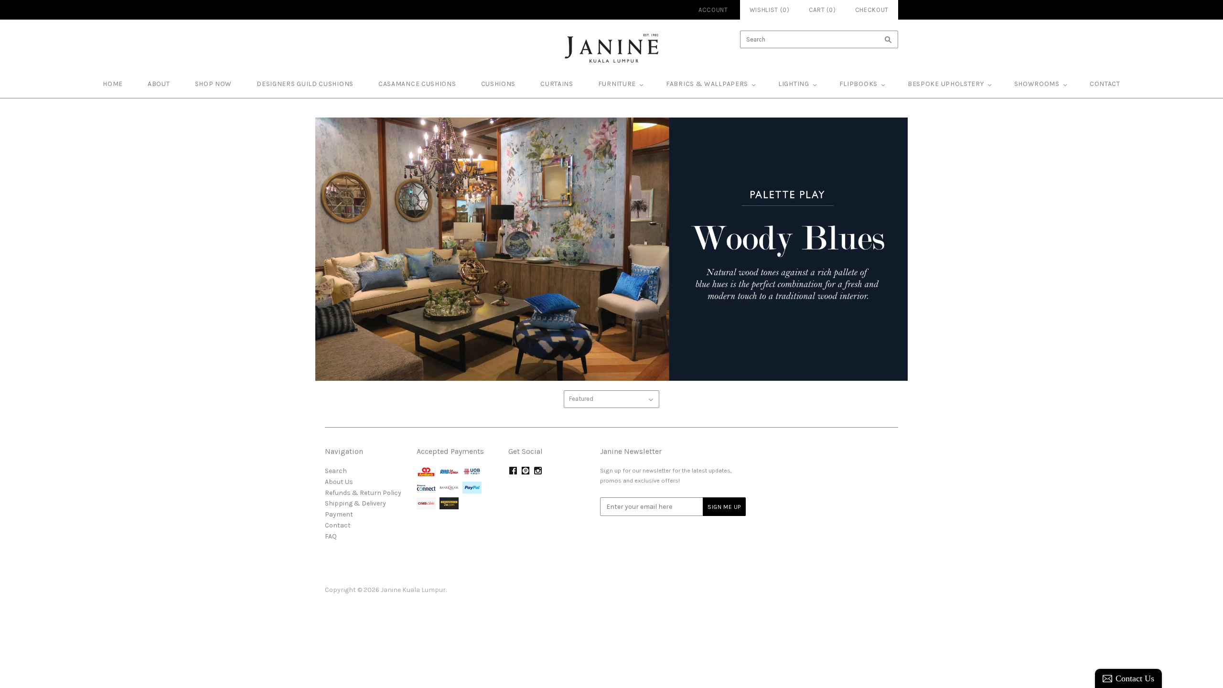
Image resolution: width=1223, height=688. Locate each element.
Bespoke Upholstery (946, 84)
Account (713, 9)
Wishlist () (770, 9)
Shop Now (213, 84)
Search (336, 471)
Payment (339, 514)
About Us (339, 482)
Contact (1105, 84)
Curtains (556, 84)
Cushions (498, 84)
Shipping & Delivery (355, 503)
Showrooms (1037, 84)
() (822, 9)
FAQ (331, 536)
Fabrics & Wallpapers (707, 84)
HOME (113, 84)
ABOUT (159, 84)
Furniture (617, 84)
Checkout (872, 9)
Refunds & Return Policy (363, 493)
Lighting (793, 84)
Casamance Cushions (417, 84)
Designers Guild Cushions (305, 84)
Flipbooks (858, 84)
